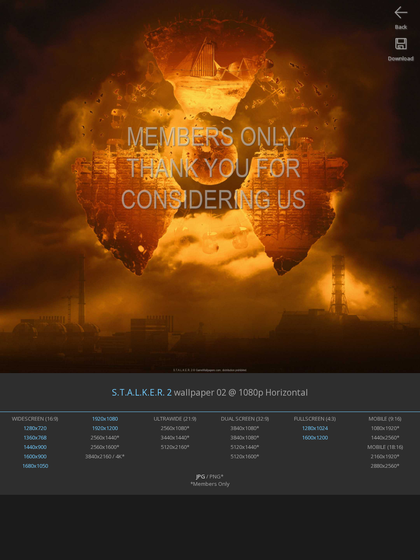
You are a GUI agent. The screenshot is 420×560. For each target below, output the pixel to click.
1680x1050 (35, 465)
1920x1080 (105, 418)
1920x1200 (105, 428)
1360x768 (34, 437)
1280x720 (34, 428)
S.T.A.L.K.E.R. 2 (142, 392)
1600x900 (34, 456)
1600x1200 (315, 437)
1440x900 (34, 447)
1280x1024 (315, 428)
